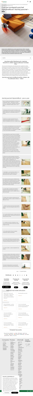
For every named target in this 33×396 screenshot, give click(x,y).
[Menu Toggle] (30, 1)
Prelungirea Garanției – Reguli (20, 345)
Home (2, 4)
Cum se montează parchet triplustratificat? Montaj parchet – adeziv (9, 324)
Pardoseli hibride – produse (12, 358)
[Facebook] (30, 391)
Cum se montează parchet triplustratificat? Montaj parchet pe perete (23, 314)
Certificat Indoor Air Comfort (20, 372)
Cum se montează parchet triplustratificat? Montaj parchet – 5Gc (23, 324)
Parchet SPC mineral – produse (13, 353)
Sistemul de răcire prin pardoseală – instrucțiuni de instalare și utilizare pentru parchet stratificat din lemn (9, 296)
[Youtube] (27, 391)
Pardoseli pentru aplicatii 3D (20, 354)
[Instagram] (29, 391)
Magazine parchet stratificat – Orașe (20, 357)
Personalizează (7, 392)
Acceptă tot (14, 392)
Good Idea (20, 385)
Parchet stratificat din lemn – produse (12, 346)
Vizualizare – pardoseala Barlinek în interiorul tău (20, 376)
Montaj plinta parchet (22, 293)
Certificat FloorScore (20, 366)
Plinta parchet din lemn (13, 361)
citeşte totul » (5, 300)
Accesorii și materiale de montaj (12, 368)
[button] (13, 275)
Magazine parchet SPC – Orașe (20, 361)
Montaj (5, 4)
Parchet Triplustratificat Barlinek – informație (13, 343)
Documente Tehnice (20, 352)
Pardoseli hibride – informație (12, 356)
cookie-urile (11, 390)
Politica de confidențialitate (20, 347)
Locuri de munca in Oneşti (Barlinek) (4, 344)
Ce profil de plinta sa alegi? (20, 383)
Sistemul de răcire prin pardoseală (20, 350)
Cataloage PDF (20, 342)
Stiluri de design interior (19, 388)
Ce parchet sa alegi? (20, 381)
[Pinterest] (32, 391)
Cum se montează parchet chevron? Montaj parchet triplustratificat (23, 305)
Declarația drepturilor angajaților (5, 349)
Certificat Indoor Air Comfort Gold (20, 369)
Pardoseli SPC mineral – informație (13, 350)
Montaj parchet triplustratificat (11, 4)
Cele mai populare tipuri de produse (12, 364)
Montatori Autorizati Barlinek (20, 364)
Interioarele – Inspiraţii (20, 379)
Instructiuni (17, 4)
